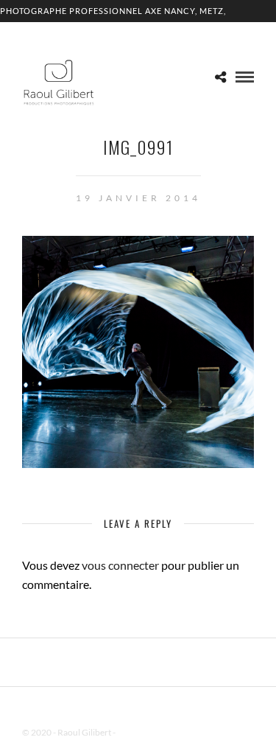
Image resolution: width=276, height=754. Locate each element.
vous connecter (120, 565)
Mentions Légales (150, 732)
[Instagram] (157, 709)
